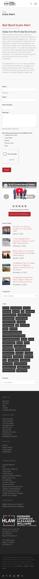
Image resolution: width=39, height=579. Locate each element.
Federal (5, 329)
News (4, 405)
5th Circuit (26, 308)
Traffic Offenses (13, 360)
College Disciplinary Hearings (12, 493)
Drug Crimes (21, 322)
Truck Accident (7, 364)
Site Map (26, 566)
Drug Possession (8, 325)
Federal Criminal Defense (11, 489)
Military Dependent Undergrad (13, 506)
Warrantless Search (9, 367)
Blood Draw (7, 311)
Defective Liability (21, 318)
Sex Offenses (7, 480)
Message (5, 112)
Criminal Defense (8, 318)
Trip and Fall (6, 430)
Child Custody (7, 447)
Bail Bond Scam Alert (16, 25)
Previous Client (9, 143)
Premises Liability (19, 346)
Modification (6, 452)
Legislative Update (9, 343)
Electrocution (7, 427)
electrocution (24, 325)
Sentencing (19, 353)
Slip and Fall (28, 357)
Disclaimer (19, 566)
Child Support (7, 449)
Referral (6, 140)
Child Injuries (30, 311)
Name (4, 86)
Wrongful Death (22, 371)
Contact (5, 408)
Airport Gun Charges (9, 495)
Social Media (8, 138)
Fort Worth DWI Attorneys (11, 339)
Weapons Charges (23, 367)
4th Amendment (16, 308)
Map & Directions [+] (9, 536)
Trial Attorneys (25, 360)
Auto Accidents (7, 421)
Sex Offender (7, 357)
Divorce (5, 445)
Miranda (19, 343)
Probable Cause (8, 350)
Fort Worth (13, 329)
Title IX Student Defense (10, 491)
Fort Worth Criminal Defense (12, 332)
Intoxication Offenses (10, 469)
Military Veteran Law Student (12, 504)
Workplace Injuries (9, 371)
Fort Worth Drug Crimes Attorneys (14, 336)
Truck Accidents (8, 423)
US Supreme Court (20, 364)
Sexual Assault (18, 357)
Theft (4, 360)
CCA (22, 311)
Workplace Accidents (9, 436)
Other (6, 146)
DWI (17, 325)
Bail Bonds (17, 28)
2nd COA (6, 308)
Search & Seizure (8, 353)
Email (4, 97)
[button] (35, 4)
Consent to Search (24, 315)
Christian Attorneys (9, 410)
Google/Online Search (10, 135)
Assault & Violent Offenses (11, 476)
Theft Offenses (7, 473)
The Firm (5, 403)
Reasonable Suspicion (22, 350)
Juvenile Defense (8, 484)
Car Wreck (16, 311)
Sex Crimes (28, 353)
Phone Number (7, 105)
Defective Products (9, 432)
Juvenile (31, 339)
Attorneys (5, 401)
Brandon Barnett (8, 28)
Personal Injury (7, 346)
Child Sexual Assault (9, 315)
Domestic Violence (9, 322)
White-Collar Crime (8, 478)
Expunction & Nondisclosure (12, 486)
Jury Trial (24, 339)
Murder (26, 343)
